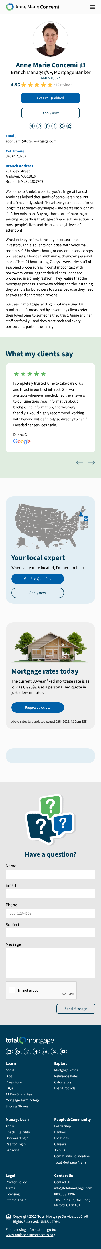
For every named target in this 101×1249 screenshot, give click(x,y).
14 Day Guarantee (19, 1094)
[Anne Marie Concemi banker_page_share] (32, 126)
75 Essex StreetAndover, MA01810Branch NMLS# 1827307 (24, 176)
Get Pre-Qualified (50, 98)
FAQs (9, 1088)
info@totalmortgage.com (73, 1188)
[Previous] (80, 462)
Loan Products (64, 1088)
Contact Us (62, 1182)
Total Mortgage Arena (70, 1162)
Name (11, 866)
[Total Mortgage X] (54, 1051)
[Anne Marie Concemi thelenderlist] (39, 126)
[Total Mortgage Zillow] (9, 1051)
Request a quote (37, 707)
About (10, 1070)
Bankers (60, 1132)
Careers (60, 1144)
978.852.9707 (16, 156)
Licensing (13, 1194)
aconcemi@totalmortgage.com (31, 141)
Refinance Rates (66, 1076)
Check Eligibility (18, 1132)
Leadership (62, 1126)
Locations (61, 1138)
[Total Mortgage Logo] (30, 1040)
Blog (9, 1076)
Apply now (50, 113)
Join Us (59, 1150)
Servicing (12, 1150)
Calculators (62, 1082)
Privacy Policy (16, 1182)
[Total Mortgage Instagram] (27, 1051)
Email (11, 886)
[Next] (91, 462)
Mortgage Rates (66, 1070)
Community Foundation (72, 1156)
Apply (10, 1126)
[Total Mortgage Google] (18, 1051)
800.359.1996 (64, 1194)
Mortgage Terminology (22, 1100)
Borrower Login (17, 1138)
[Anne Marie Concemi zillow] (69, 126)
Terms (10, 1188)
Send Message (76, 1008)
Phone (11, 905)
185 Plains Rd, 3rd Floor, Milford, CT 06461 (72, 1202)
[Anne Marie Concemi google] (62, 126)
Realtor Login (16, 1144)
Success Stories (17, 1106)
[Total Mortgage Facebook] (36, 1051)
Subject (12, 925)
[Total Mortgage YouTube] (63, 1051)
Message (13, 944)
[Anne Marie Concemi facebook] (47, 126)
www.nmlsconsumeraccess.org (30, 1234)
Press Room (14, 1082)
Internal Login (16, 1200)
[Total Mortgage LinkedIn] (45, 1051)
